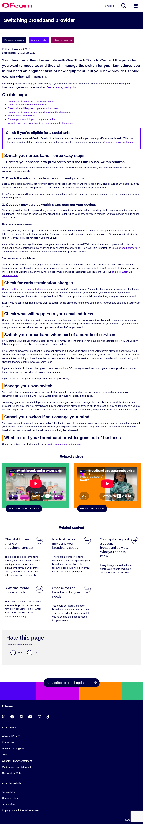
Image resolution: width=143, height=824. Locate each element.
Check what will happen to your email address (33, 108)
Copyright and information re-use (20, 810)
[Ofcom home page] (17, 6)
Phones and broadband (14, 40)
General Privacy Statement (17, 760)
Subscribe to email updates (67, 683)
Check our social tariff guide (118, 142)
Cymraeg (109, 6)
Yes (20, 652)
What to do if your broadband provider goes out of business (40, 122)
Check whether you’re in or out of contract (25, 288)
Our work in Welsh (12, 773)
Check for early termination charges (27, 104)
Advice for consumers (63, 40)
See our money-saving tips (61, 87)
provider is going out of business (63, 443)
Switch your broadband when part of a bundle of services (39, 111)
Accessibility (8, 791)
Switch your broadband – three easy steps (31, 100)
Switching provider (39, 40)
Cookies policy (10, 798)
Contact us (8, 742)
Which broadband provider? (24, 508)
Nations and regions (13, 748)
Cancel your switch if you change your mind (32, 119)
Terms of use (9, 804)
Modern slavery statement (16, 767)
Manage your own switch (21, 115)
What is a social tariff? (92, 508)
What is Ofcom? (11, 736)
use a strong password (124, 247)
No (35, 652)
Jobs (4, 754)
